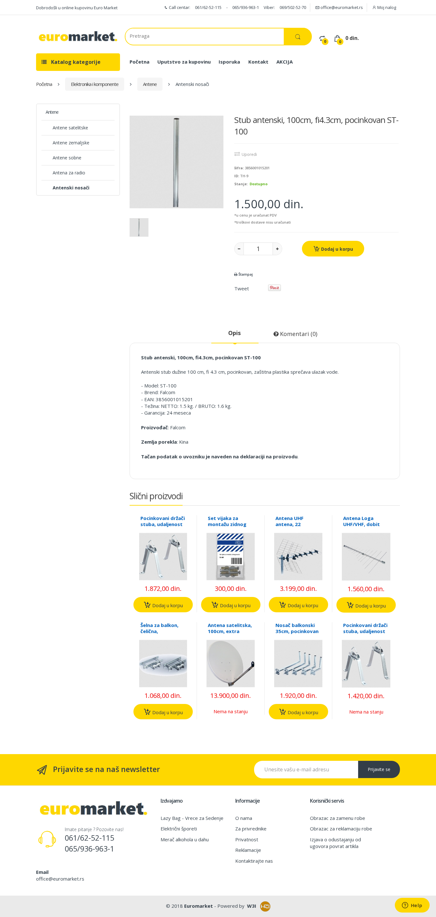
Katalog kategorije (75, 61)
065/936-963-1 (245, 7)
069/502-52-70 (293, 7)
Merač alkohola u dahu (185, 839)
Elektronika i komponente (94, 84)
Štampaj (245, 274)
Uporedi (249, 154)
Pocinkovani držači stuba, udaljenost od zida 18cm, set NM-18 (365, 634)
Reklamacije (248, 850)
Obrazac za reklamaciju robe (341, 828)
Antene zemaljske (71, 143)
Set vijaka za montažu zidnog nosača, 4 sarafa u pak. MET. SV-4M (229, 527)
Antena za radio (69, 173)
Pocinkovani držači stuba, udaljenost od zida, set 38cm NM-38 (162, 527)
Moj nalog (386, 7)
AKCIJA (284, 61)
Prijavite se (379, 769)
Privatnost (246, 839)
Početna (139, 61)
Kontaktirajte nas (254, 861)
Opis (234, 333)
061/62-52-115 (208, 7)
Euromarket (198, 906)
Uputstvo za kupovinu (184, 61)
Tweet (241, 288)
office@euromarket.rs (341, 7)
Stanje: (241, 183)
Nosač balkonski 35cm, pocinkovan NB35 (297, 631)
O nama (243, 818)
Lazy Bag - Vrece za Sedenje (192, 818)
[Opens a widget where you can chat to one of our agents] (412, 906)
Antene (150, 84)
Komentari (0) (297, 334)
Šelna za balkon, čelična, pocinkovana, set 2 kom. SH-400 (163, 634)
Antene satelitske (70, 128)
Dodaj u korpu (336, 249)
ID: (236, 175)
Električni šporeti (179, 828)
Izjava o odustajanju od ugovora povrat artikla (335, 842)
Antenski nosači (71, 188)
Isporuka (229, 61)
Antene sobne (67, 158)
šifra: (239, 167)
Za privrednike (251, 828)
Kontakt (258, 61)
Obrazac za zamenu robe (337, 818)
